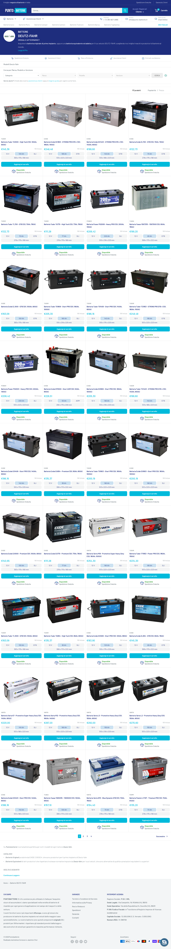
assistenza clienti (35, 81)
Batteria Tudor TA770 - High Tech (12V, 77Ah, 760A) (63, 224)
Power (89, 221)
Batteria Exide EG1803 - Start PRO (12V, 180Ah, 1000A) (147, 472)
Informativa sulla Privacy (82, 902)
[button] (164, 942)
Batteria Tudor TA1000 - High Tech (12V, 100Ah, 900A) (19, 143)
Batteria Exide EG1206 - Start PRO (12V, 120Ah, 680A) (107, 636)
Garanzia (75, 914)
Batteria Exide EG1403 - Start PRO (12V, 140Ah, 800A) (19, 799)
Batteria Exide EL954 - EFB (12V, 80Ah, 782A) (146, 636)
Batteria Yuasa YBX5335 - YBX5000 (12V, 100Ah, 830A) (62, 799)
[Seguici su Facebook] (72, 941)
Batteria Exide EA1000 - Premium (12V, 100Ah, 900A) (21, 554)
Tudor (3, 139)
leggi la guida (54, 81)
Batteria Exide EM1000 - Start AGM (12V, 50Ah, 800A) (61, 390)
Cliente (139, 11)
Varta (89, 550)
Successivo (160, 836)
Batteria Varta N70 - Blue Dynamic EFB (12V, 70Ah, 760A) (106, 799)
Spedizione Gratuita (143, 2)
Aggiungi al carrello (21, 164)
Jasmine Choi (32, 940)
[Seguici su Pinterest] (81, 941)
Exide (46, 139)
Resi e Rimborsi (78, 906)
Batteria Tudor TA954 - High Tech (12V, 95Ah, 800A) (63, 636)
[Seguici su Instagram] (76, 941)
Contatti (75, 918)
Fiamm (131, 795)
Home (5, 883)
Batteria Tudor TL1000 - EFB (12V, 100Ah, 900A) (19, 636)
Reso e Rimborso (87, 58)
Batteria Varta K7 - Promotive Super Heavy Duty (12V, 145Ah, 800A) (21, 717)
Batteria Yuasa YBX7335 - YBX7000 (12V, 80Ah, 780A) (147, 225)
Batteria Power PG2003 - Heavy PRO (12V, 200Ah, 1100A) (20, 390)
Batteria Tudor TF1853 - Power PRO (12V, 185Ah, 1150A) (147, 555)
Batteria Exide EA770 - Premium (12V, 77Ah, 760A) (63, 554)
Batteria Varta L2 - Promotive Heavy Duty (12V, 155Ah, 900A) (147, 717)
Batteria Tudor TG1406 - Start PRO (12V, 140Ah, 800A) (104, 308)
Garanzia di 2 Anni (54, 58)
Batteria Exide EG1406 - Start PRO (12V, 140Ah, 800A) (19, 472)
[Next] (166, 89)
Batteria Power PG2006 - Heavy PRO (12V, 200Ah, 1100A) (105, 225)
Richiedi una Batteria (152, 58)
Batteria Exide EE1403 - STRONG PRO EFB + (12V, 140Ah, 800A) (105, 143)
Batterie (10, 19)
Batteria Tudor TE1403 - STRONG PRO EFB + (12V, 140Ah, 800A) (147, 390)
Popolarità (152, 90)
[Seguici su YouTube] (85, 941)
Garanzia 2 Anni (162, 2)
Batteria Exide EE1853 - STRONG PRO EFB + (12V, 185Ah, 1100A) (62, 143)
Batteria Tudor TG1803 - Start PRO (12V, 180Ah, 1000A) (104, 472)
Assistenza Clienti (33, 19)
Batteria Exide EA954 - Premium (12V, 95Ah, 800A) (63, 471)
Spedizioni (76, 910)
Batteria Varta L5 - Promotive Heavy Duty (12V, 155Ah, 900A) (104, 717)
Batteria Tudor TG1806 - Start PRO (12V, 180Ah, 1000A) (61, 308)
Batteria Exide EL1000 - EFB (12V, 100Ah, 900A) (19, 307)
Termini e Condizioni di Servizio (84, 899)
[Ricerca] (125, 10)
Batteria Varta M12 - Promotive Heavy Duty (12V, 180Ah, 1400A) (62, 717)
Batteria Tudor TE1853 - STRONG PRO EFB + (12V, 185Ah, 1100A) (147, 308)
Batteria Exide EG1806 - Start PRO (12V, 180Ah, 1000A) (104, 390)
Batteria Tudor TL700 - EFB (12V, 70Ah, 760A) (18, 224)
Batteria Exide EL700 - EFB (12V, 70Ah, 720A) (146, 142)
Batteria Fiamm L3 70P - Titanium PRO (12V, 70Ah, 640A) (148, 799)
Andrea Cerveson (19, 940)
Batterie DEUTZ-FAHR (18, 883)
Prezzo (161, 90)
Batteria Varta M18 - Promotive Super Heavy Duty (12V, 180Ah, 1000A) (105, 555)
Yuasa (131, 221)
